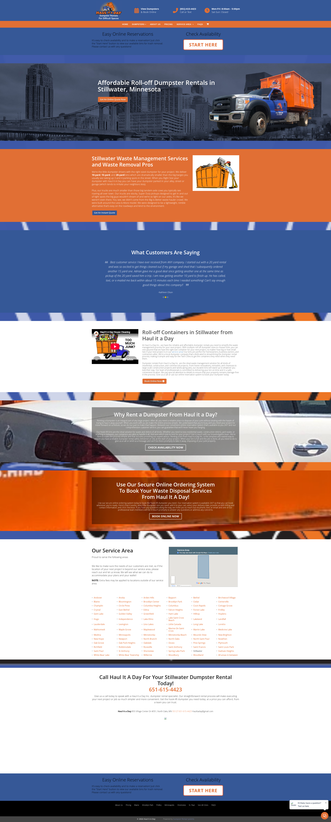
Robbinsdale (125, 637)
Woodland (198, 646)
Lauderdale (99, 615)
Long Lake (198, 615)
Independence (126, 609)
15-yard (105, 174)
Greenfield (149, 604)
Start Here (203, 44)
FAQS (200, 24)
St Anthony (124, 641)
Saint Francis (199, 637)
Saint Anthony (175, 637)
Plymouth (223, 633)
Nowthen (222, 629)
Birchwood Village (227, 588)
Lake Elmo (148, 609)
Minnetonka (149, 625)
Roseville (148, 637)
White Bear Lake (101, 646)
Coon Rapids (199, 596)
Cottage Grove (225, 596)
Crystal (97, 600)
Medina (97, 625)
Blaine (97, 592)
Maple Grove (125, 620)
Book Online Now (153, 372)
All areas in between (228, 646)
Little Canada (174, 615)
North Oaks (174, 629)
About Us (155, 24)
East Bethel (124, 600)
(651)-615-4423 (188, 9)
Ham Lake (173, 604)
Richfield (98, 637)
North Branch (150, 629)
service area (177, 342)
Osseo (171, 633)
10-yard (96, 174)
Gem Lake (98, 604)
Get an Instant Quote (104, 212)
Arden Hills (149, 588)
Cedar (196, 592)
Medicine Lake (225, 620)
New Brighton (225, 625)
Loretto (221, 615)
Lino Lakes (149, 615)
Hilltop (196, 604)
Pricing (168, 24)
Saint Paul (98, 641)
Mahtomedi (99, 620)
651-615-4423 (165, 680)
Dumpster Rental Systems (183, 810)
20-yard (120, 174)
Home (125, 24)
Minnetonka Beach (177, 625)
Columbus (173, 596)
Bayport (172, 588)
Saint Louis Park (226, 637)
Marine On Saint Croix (176, 620)
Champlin (98, 596)
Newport (123, 629)
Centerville (223, 592)
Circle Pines (124, 596)
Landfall (222, 609)
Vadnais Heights (226, 641)
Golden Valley (125, 604)
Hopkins (222, 604)
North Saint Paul (201, 629)
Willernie (148, 646)
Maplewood (149, 620)
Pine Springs (199, 633)
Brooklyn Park (175, 592)
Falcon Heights (175, 600)
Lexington (123, 615)
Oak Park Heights (127, 633)
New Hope (99, 629)
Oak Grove (99, 633)
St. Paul (192, 796)
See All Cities (203, 796)
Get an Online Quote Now (113, 99)
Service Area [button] (184, 24)
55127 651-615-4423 (182, 702)
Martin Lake (199, 620)
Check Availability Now (165, 438)
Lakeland (197, 609)
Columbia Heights (152, 596)
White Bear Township (129, 646)
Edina (146, 600)
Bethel (196, 588)
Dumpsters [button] (138, 24)
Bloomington (125, 592)
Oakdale (147, 633)
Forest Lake (198, 600)
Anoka (122, 588)
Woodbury (173, 646)
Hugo (96, 609)
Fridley (221, 600)
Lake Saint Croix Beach (176, 610)
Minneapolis (125, 625)
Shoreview (149, 641)
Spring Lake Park (176, 641)
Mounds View (199, 625)
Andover (98, 588)
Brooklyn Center (151, 592)
